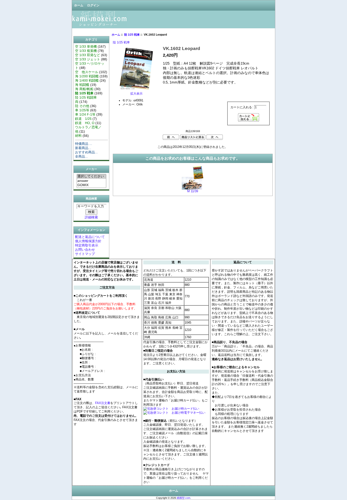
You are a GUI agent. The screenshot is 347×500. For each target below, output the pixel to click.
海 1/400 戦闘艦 (87, 80)
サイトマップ (85, 254)
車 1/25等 (82, 110)
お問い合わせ (85, 249)
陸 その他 (82, 106)
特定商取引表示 (86, 245)
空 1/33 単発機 (86, 46)
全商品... (81, 156)
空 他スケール (86, 72)
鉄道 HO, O (84, 123)
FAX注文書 (102, 403)
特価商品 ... (83, 144)
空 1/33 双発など (87, 55)
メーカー (91, 169)
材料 (78, 136)
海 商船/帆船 (84, 89)
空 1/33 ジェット (87, 59)
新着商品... (83, 148)
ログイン (93, 5)
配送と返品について (90, 237)
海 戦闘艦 (82, 85)
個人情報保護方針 (88, 241)
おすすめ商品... (86, 152)
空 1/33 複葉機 (86, 51)
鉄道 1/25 (83, 119)
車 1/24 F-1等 (85, 114)
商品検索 (91, 198)
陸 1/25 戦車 (132, 34)
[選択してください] (91, 176)
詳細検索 (91, 217)
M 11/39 (192, 191)
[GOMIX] (91, 185)
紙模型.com (183, 497)
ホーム (78, 5)
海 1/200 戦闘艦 (87, 76)
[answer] (91, 181)
